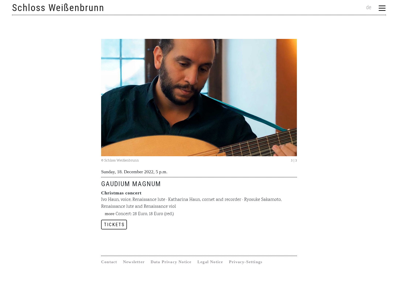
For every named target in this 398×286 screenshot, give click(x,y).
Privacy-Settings (245, 262)
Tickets (114, 224)
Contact (109, 262)
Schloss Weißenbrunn (58, 7)
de (368, 7)
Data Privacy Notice (171, 262)
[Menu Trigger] (382, 8)
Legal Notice (210, 262)
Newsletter (134, 262)
